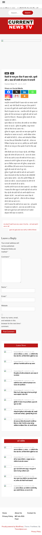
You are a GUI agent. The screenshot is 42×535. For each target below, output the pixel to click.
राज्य (12, 73)
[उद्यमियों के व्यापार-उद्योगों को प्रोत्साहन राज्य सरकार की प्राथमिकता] (8, 383)
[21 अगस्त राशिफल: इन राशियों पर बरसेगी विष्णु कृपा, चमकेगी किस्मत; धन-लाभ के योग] (8, 488)
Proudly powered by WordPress (12, 526)
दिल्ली (6, 73)
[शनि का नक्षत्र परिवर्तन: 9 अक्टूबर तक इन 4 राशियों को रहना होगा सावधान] (8, 459)
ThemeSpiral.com (21, 529)
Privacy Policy (7, 516)
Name (4, 287)
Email (4, 296)
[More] (24, 96)
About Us (18, 513)
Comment (5, 256)
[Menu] (3, 2)
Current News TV (11, 84)
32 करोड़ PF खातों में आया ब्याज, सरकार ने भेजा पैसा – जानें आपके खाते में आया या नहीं (21, 225)
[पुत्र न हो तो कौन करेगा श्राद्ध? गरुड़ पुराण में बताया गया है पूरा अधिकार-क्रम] (8, 469)
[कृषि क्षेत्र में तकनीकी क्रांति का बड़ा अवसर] (8, 363)
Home (4, 513)
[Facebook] (8, 92)
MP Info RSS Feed (19, 517)
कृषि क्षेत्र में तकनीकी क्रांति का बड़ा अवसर (24, 363)
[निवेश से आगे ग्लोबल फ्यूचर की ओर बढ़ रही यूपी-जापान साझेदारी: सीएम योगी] (8, 392)
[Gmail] (16, 96)
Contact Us (31, 513)
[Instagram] (8, 96)
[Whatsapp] (32, 92)
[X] (16, 92)
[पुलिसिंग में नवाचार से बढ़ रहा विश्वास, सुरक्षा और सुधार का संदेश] (8, 402)
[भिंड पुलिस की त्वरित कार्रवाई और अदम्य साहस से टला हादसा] (8, 373)
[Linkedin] (24, 92)
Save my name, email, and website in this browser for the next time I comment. (11, 322)
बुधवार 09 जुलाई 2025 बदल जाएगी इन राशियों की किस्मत (22, 230)
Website (4, 305)
